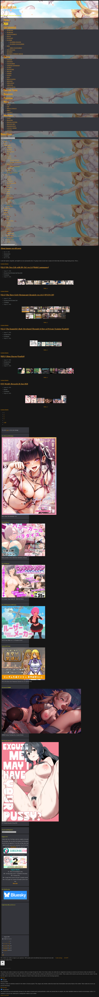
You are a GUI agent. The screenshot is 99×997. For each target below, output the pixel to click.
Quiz (8, 195)
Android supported (11, 183)
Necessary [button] (3, 977)
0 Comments (6, 336)
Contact (9, 225)
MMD (8, 164)
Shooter (9, 199)
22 (9, 948)
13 (6, 945)
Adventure (9, 187)
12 (5, 945)
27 (6, 950)
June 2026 (20, 273)
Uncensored (10, 181)
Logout (8, 241)
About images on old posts (11, 248)
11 (3, 945)
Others (8, 191)
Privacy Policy (10, 220)
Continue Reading (4, 263)
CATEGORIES (7, 145)
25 (3, 950)
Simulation (9, 202)
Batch (8, 153)
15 (9, 945)
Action (8, 185)
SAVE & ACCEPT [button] (5, 995)
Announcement (10, 151)
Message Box (10, 235)
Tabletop (9, 204)
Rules (8, 216)
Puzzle (8, 193)
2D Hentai (9, 147)
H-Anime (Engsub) (14, 160)
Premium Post (10, 237)
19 (5, 948)
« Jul (3, 954)
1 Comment (6, 302)
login (7, 430)
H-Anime (9, 158)
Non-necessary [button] (4, 987)
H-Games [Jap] (14, 273)
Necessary (4, 979)
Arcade (8, 189)
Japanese (9, 178)
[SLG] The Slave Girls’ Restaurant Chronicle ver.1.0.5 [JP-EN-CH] (27, 295)
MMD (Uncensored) (15, 166)
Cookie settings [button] (59, 957)
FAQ (8, 218)
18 (3, 948)
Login (8, 229)
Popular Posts (7, 208)
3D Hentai (9, 149)
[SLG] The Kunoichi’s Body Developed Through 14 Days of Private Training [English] (35, 329)
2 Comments (6, 255)
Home (5, 141)
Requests (6, 210)
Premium (6, 212)
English (8, 176)
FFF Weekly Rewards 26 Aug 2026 (14, 384)
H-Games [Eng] (7, 273)
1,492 (5, 422)
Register (9, 231)
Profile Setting (10, 233)
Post (5, 143)
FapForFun (8, 7)
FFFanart (9, 155)
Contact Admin (10, 239)
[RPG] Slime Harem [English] (13, 356)
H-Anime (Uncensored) (15, 162)
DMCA (8, 222)
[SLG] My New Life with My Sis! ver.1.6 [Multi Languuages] (25, 267)
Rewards (9, 170)
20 (6, 948)
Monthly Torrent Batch (12, 172)
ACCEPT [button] (66, 957)
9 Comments (6, 274)
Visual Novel (10, 206)
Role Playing (10, 197)
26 (5, 950)
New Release (10, 168)
